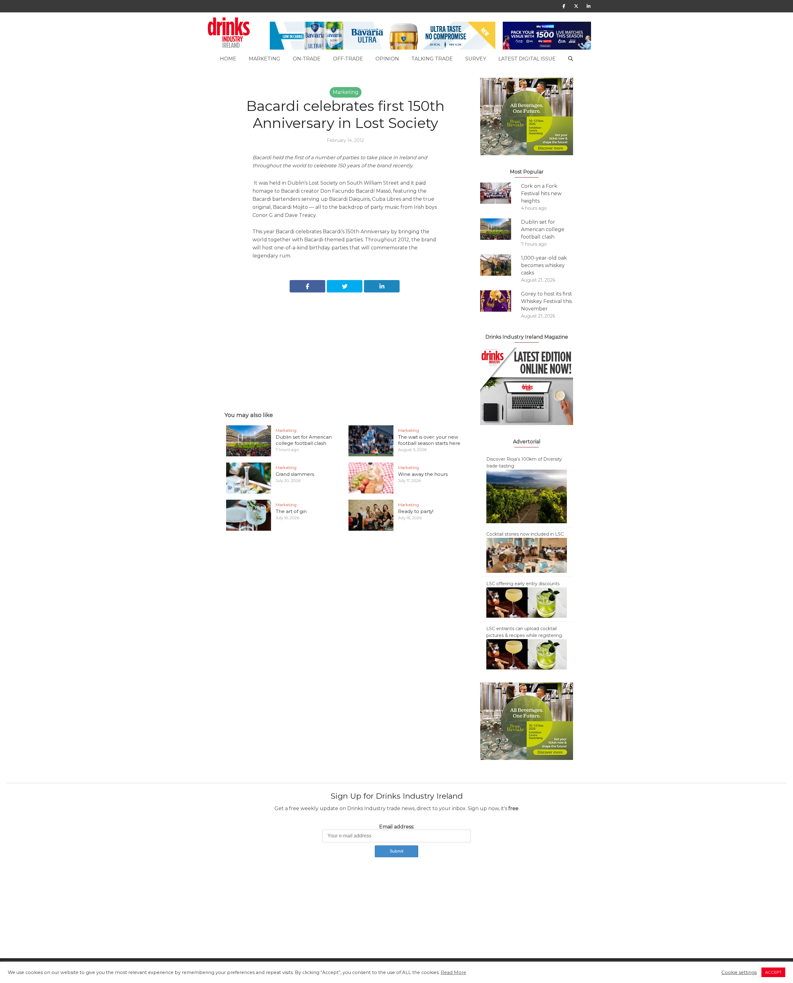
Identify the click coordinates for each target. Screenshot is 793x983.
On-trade (307, 59)
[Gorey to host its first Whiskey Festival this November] (500, 301)
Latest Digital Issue (527, 59)
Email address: (396, 827)
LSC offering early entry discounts (522, 583)
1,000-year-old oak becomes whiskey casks (544, 265)
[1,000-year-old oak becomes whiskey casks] (500, 265)
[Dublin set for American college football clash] (500, 229)
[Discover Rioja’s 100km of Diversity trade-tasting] (526, 496)
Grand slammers (295, 474)
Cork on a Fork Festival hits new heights (541, 193)
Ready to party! (415, 511)
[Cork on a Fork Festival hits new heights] (500, 193)
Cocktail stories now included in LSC (525, 534)
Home (228, 59)
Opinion (387, 59)
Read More (453, 972)
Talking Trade (432, 59)
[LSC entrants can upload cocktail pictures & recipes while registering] (526, 654)
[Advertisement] (345, 345)
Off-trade (348, 59)
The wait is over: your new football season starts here (429, 440)
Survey (475, 59)
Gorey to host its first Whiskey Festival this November (546, 301)
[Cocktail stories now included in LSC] (526, 555)
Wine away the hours (423, 474)
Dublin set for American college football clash (304, 440)
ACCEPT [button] (773, 972)
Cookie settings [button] (739, 972)
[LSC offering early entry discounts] (526, 602)
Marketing (264, 59)
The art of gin (291, 511)
